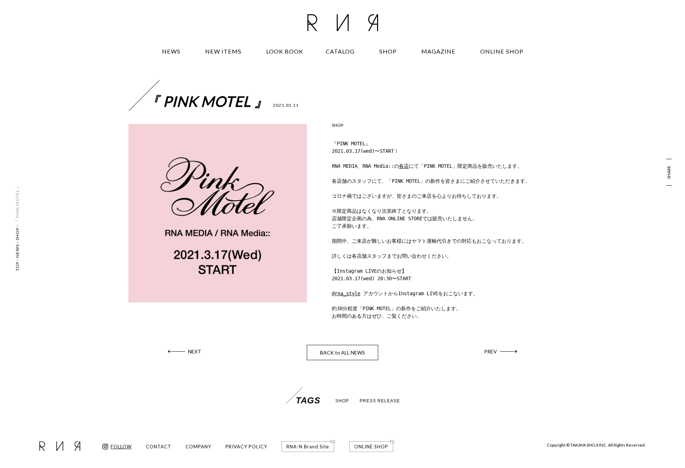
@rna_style (346, 293)
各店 (404, 166)
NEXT (194, 351)
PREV (490, 351)
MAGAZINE (438, 51)
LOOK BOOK (284, 51)
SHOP (388, 51)
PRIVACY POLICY (246, 446)
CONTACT (158, 446)
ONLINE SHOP (501, 51)
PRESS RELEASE (380, 400)
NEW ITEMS (223, 51)
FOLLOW (121, 446)
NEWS (171, 51)
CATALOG (340, 51)
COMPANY (198, 446)
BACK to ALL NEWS (342, 352)
